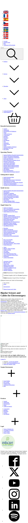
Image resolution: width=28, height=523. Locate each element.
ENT (4, 141)
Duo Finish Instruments (8, 242)
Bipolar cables (4, 310)
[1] (12, 54)
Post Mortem (6, 140)
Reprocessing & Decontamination (11, 236)
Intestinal (5, 136)
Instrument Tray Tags (8, 198)
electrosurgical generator (19, 311)
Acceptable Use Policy (8, 430)
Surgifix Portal (6, 42)
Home (4, 284)
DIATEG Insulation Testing (9, 194)
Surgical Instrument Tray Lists (10, 232)
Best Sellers (6, 149)
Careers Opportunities (8, 257)
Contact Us (3, 359)
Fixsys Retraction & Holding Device (11, 160)
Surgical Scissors (7, 241)
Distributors (6, 256)
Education (5, 228)
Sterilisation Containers (8, 168)
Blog (4, 43)
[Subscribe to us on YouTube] (14, 488)
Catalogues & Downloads (9, 45)
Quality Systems (7, 249)
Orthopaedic (6, 130)
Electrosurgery (6, 286)
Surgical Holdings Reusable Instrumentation (13, 155)
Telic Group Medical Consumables (11, 209)
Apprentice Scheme (7, 261)
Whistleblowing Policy (8, 266)
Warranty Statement (7, 270)
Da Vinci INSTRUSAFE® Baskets (11, 202)
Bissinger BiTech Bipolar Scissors (11, 165)
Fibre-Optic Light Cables (9, 164)
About (4, 247)
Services (5, 214)
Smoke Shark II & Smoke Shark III (11, 171)
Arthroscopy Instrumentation (9, 183)
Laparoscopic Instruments (9, 162)
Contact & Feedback (8, 111)
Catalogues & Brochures (9, 385)
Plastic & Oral (6, 144)
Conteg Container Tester (9, 201)
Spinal (4, 132)
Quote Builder (6, 381)
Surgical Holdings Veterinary (10, 146)
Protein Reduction (7, 244)
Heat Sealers (6, 199)
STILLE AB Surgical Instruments (11, 156)
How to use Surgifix (8, 239)
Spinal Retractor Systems (9, 181)
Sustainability (6, 252)
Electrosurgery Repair (8, 220)
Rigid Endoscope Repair (9, 219)
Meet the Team (6, 262)
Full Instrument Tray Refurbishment (11, 221)
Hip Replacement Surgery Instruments (12, 180)
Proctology (5, 137)
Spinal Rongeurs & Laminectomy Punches (13, 182)
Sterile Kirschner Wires (8, 177)
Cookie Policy (6, 431)
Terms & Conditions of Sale (9, 267)
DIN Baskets (6, 169)
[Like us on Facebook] (14, 466)
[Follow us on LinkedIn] (14, 510)
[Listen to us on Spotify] (14, 521)
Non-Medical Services (8, 225)
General (5, 128)
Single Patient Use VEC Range (10, 211)
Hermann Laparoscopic (8, 161)
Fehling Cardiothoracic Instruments (11, 157)
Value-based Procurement (9, 233)
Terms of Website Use (8, 429)
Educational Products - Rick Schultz (11, 243)
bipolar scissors (11, 313)
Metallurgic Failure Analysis (9, 223)
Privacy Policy (6, 433)
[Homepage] (10, 8)
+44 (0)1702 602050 (13, 361)
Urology (5, 139)
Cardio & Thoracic (7, 134)
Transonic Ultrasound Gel (9, 210)
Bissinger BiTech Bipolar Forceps (11, 166)
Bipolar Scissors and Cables (9, 289)
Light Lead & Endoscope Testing (11, 195)
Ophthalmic (6, 143)
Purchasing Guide (7, 234)
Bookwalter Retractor (8, 159)
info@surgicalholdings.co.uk (13, 363)
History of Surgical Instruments (10, 230)
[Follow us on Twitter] (14, 477)
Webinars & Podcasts (8, 229)
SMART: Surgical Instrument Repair (11, 216)
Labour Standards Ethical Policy (10, 255)
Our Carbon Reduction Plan (9, 253)
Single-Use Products (8, 207)
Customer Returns (7, 269)
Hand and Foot (6, 178)
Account (5, 41)
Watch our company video (9, 364)
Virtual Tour (6, 264)
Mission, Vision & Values (9, 248)
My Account (6, 382)
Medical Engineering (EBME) (10, 224)
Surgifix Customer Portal (9, 215)
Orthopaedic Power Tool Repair (10, 218)
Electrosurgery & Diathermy (9, 131)
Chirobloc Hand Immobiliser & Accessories (13, 185)
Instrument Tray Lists (8, 148)
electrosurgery (4, 301)
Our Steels (5, 251)
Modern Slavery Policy (8, 265)
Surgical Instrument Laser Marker (11, 197)
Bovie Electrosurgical (8, 170)
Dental (4, 145)
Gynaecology (6, 135)
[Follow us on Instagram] (14, 499)
